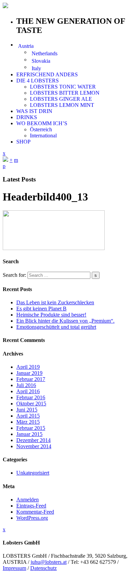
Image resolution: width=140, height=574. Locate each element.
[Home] (5, 160)
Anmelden (27, 499)
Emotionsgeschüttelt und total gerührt (56, 327)
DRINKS (26, 117)
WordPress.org (32, 518)
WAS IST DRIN (34, 111)
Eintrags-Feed (31, 506)
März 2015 (28, 422)
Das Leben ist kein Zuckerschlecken (55, 302)
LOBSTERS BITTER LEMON (65, 93)
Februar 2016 (30, 397)
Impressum (14, 568)
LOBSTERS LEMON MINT (62, 105)
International (43, 135)
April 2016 (28, 391)
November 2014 (33, 446)
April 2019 (28, 367)
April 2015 (28, 416)
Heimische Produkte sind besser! (51, 315)
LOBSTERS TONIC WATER (63, 87)
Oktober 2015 (31, 403)
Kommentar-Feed (35, 512)
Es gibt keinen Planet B (41, 308)
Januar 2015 (29, 434)
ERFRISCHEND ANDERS (47, 74)
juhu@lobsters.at (49, 562)
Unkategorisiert (32, 473)
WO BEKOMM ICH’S (41, 123)
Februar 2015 (30, 428)
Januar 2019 (29, 373)
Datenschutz (43, 568)
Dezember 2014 (33, 440)
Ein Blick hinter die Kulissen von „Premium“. (65, 321)
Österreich (41, 129)
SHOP (23, 142)
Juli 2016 (26, 385)
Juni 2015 (26, 410)
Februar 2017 (30, 379)
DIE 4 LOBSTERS (37, 80)
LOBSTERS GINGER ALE (61, 99)
